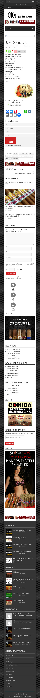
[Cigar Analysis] (20, 17)
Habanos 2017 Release (13, 356)
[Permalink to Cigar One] (9, 590)
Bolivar (22, 46)
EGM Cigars (9, 662)
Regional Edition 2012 (13, 392)
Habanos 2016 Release (13, 358)
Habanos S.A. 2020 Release (22, 530)
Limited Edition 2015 (12, 368)
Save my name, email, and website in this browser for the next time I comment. (20, 264)
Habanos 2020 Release (13, 349)
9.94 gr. (31, 153)
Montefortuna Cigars (19, 537)
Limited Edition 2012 (12, 375)
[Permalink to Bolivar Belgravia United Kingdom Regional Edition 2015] (20, 204)
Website (8, 257)
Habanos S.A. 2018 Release (22, 551)
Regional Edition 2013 (13, 390)
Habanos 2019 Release (13, 351)
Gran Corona (14, 158)
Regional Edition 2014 (13, 388)
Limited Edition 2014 (12, 371)
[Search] (33, 1)
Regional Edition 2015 (13, 386)
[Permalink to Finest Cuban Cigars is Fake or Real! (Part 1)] (9, 583)
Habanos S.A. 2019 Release (22, 544)
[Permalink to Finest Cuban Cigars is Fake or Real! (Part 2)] (9, 563)
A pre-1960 (9, 156)
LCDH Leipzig (10, 671)
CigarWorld (9, 668)
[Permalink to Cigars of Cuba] (9, 605)
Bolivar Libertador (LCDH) (23, 172)
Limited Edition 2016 (12, 366)
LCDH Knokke (10, 656)
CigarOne (9, 674)
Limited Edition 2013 (12, 373)
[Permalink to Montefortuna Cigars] (9, 541)
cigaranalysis (15, 46)
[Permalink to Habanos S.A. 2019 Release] (9, 549)
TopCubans (9, 677)
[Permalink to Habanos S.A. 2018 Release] (9, 556)
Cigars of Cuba (18, 600)
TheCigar (8, 683)
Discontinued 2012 (19, 156)
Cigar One (16, 586)
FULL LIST (10, 377)
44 (26, 153)
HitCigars (16, 572)
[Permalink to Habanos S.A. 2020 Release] (9, 534)
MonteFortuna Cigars (12, 665)
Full (7, 158)
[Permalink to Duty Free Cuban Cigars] (9, 598)
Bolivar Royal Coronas (16, 169)
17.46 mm (22, 153)
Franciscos (29, 156)
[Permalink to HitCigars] (9, 576)
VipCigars (9, 686)
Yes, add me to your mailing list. (19, 277)
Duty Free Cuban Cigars (21, 593)
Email (7, 252)
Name (7, 246)
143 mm (15, 153)
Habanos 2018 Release (13, 353)
